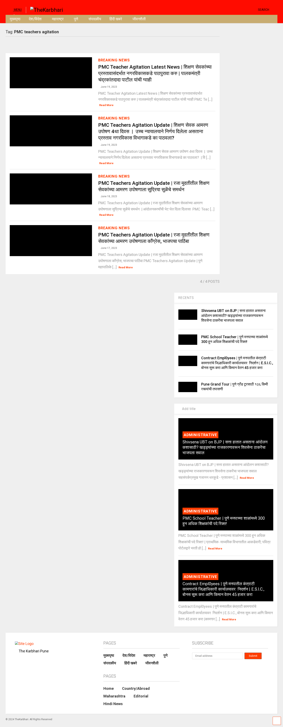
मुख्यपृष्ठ (15, 19)
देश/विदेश (35, 19)
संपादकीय (94, 19)
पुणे (76, 19)
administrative (200, 435)
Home (108, 688)
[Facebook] (253, 9)
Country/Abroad (136, 688)
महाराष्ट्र (58, 19)
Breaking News (114, 60)
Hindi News (113, 704)
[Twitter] (237, 9)
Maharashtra (114, 696)
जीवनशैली (139, 19)
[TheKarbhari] (44, 9)
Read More (106, 105)
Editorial (141, 696)
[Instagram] (246, 9)
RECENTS (186, 298)
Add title (188, 409)
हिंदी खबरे (115, 19)
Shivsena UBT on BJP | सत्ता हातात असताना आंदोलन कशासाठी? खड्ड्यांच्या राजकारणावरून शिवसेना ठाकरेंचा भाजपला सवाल (233, 315)
